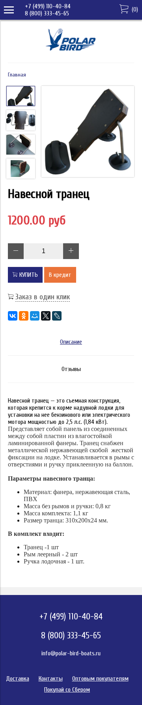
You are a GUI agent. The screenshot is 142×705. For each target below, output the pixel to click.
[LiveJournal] (57, 316)
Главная (17, 74)
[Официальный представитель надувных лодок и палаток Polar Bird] (71, 51)
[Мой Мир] (34, 316)
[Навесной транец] (87, 132)
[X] (45, 316)
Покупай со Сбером (67, 689)
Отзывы (71, 369)
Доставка (17, 678)
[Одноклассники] (23, 316)
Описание (71, 341)
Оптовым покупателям (100, 678)
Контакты (51, 678)
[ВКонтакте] (12, 316)
